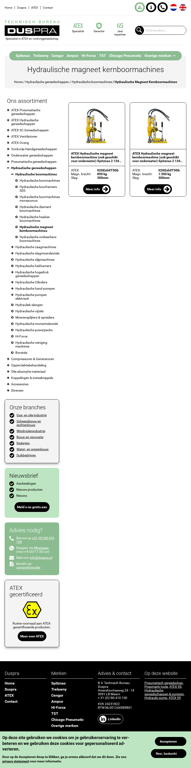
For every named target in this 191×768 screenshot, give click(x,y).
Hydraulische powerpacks (34, 330)
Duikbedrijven (26, 455)
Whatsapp (41, 548)
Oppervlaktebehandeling (28, 365)
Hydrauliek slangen (29, 305)
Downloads (140, 7)
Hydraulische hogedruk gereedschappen (32, 274)
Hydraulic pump (155, 698)
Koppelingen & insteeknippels (32, 378)
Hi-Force (89, 55)
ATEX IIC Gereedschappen (30, 130)
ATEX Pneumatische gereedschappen (25, 112)
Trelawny (40, 55)
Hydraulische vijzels (29, 311)
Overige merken (157, 55)
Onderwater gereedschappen (32, 155)
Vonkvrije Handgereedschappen (34, 149)
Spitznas (23, 55)
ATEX (34, 7)
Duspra (21, 7)
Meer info (93, 189)
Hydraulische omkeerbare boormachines (38, 239)
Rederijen (23, 443)
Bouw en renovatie (30, 437)
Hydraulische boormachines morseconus (40, 198)
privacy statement (15, 761)
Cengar (57, 55)
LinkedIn (114, 719)
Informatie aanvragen (151, 7)
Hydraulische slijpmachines (35, 259)
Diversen (17, 390)
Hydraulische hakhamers (33, 266)
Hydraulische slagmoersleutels (37, 253)
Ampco (72, 55)
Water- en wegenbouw (33, 449)
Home (8, 7)
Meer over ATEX (32, 636)
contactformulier (28, 567)
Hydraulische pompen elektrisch (31, 296)
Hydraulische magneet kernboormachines (36, 229)
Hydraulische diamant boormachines (35, 208)
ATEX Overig (20, 143)
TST (102, 55)
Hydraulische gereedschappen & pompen (164, 692)
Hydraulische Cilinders (31, 282)
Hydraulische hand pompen (35, 288)
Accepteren (168, 741)
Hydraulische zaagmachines (35, 247)
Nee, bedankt (166, 753)
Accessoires (19, 384)
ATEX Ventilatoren (24, 136)
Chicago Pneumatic (125, 55)
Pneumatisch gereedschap (163, 683)
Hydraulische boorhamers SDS (38, 188)
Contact (48, 7)
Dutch (173, 7)
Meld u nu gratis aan (32, 507)
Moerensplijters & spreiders (34, 317)
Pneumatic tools (156, 686)
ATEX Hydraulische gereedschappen (24, 122)
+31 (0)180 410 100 (162, 7)
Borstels (21, 352)
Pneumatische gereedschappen (34, 161)
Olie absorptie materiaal (28, 371)
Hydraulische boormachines (92, 82)
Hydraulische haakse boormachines (35, 218)
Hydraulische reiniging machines (31, 344)
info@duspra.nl (41, 557)
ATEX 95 (175, 686)
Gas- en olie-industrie (32, 415)
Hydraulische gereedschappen (47, 82)
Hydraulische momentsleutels (36, 324)
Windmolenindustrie (31, 431)
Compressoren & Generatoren (32, 359)
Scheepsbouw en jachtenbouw (29, 423)
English (182, 7)
